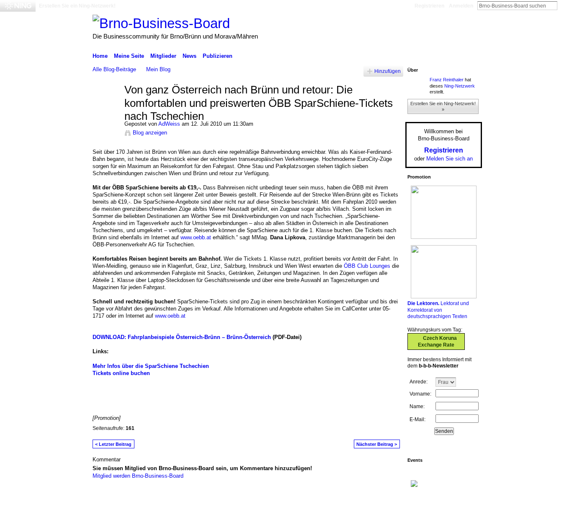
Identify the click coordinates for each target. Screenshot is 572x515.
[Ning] (18, 6)
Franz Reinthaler (447, 79)
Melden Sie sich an (449, 158)
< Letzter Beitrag (113, 444)
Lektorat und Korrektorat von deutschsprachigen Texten (438, 309)
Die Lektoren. (423, 303)
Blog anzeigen (150, 132)
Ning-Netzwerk (459, 85)
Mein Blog (158, 69)
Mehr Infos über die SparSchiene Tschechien (151, 366)
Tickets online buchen (121, 373)
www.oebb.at (195, 237)
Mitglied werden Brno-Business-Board (138, 476)
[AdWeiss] (106, 107)
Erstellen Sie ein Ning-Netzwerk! (77, 6)
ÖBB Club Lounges (367, 266)
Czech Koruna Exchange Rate (437, 341)
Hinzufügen (387, 71)
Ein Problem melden (400, 505)
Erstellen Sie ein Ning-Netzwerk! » (443, 106)
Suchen (564, 5)
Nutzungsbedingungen (456, 505)
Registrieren (429, 6)
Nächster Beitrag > (376, 444)
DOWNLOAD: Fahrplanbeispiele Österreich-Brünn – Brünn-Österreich (182, 337)
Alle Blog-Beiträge (114, 69)
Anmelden (461, 6)
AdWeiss (169, 124)
